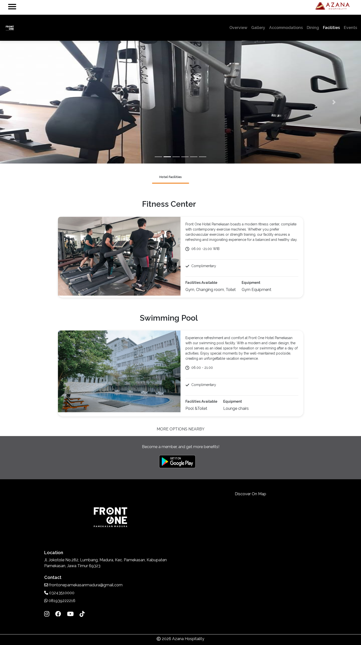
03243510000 (61, 592)
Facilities (331, 27)
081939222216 (61, 600)
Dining (313, 27)
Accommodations (286, 27)
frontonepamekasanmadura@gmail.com (86, 585)
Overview (239, 27)
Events (350, 27)
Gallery (258, 27)
